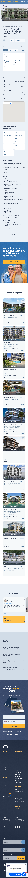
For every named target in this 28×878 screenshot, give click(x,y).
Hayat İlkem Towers (6, 761)
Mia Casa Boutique (6, 765)
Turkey (16, 754)
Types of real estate (19, 789)
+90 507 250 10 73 (18, 823)
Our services (5, 783)
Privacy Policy (9, 734)
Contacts (17, 808)
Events (4, 786)
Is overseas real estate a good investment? (10, 668)
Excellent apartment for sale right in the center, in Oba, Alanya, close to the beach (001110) (13, 427)
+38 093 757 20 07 (6, 823)
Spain (16, 756)
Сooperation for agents (7, 789)
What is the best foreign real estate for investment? (12, 648)
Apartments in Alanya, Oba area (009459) (12, 371)
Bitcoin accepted (6, 794)
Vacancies (5, 791)
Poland (16, 761)
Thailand (16, 757)
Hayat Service (5, 782)
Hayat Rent (5, 780)
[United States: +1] (5, 722)
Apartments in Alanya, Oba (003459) (11, 344)
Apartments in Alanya (19, 772)
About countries (18, 751)
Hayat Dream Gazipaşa (7, 757)
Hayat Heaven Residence (8, 759)
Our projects (6, 751)
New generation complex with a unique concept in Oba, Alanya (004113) (13, 455)
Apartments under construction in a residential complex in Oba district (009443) (12, 512)
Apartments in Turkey (19, 778)
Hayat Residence (6, 769)
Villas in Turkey (17, 780)
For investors (18, 786)
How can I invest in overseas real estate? (12, 655)
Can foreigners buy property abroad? (12, 661)
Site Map (4, 798)
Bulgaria (16, 759)
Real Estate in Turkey (19, 776)
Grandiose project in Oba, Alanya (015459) (12, 399)
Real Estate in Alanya (19, 770)
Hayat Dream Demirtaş (7, 756)
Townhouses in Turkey (19, 782)
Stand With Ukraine (6, 796)
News (16, 804)
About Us (5, 777)
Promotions (17, 806)
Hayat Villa (5, 767)
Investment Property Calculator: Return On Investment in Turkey (19, 800)
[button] (5, 613)
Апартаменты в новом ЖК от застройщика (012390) (14, 568)
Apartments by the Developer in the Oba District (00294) (13, 541)
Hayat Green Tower (6, 763)
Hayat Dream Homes (7, 754)
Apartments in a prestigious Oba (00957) (11, 317)
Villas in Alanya (17, 774)
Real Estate (17, 767)
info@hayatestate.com (7, 826)
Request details (14, 261)
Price (23, 50)
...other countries (18, 763)
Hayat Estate (5, 25)
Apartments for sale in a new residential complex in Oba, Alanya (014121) (13, 484)
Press (4, 787)
